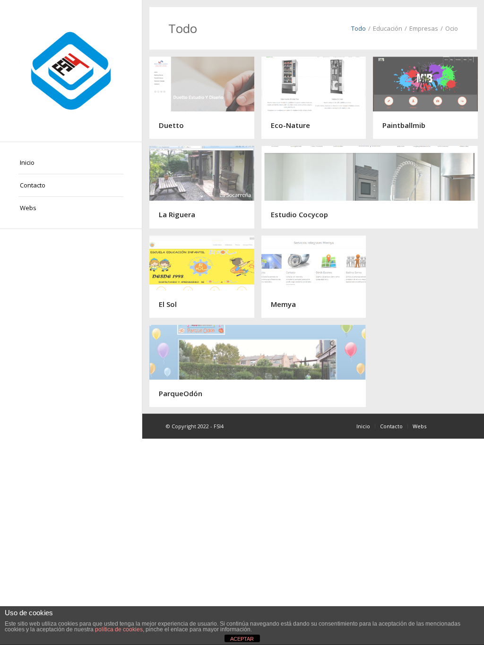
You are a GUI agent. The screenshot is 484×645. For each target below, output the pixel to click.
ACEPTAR (242, 639)
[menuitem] (70, 163)
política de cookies (119, 629)
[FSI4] (71, 71)
